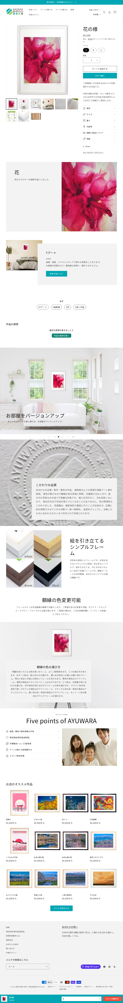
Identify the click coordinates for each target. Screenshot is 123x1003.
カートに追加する (112, 999)
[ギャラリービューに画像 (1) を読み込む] (11, 103)
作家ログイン (11, 952)
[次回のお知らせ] (116, 2)
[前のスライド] (49, 436)
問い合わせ (10, 948)
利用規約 (79, 987)
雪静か (8, 820)
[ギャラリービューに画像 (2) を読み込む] (23, 103)
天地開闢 (93, 820)
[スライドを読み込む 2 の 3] (58, 437)
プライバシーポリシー (66, 987)
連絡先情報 (63, 989)
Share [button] (87, 146)
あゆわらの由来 (12, 944)
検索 (7, 927)
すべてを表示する (61, 908)
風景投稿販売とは (13, 936)
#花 (67, 307)
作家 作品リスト (57, 273)
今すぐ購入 (100, 75)
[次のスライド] (68, 436)
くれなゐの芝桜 (11, 857)
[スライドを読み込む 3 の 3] (62, 437)
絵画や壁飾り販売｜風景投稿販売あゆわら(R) (30, 987)
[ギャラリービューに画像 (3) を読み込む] (36, 103)
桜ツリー (65, 820)
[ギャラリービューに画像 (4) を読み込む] (48, 103)
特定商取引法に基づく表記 (104, 987)
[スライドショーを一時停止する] (74, 436)
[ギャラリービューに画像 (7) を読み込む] (11, 116)
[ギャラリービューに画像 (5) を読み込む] (60, 103)
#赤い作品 (79, 307)
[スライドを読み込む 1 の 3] (55, 437)
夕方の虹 (93, 895)
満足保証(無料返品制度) (15, 931)
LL (101, 50)
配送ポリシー (89, 987)
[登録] (46, 966)
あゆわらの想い (70, 926)
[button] (104, 12)
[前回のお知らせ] (6, 2)
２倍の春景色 (67, 895)
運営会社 (9, 940)
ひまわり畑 (38, 820)
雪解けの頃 (38, 895)
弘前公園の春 (39, 857)
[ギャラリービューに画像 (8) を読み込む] (23, 116)
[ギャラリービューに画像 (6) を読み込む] (72, 103)
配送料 (90, 39)
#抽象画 (56, 307)
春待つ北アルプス (96, 857)
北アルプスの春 (11, 895)
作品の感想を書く (61, 335)
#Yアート (43, 307)
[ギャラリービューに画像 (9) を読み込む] (36, 116)
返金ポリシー (52, 987)
